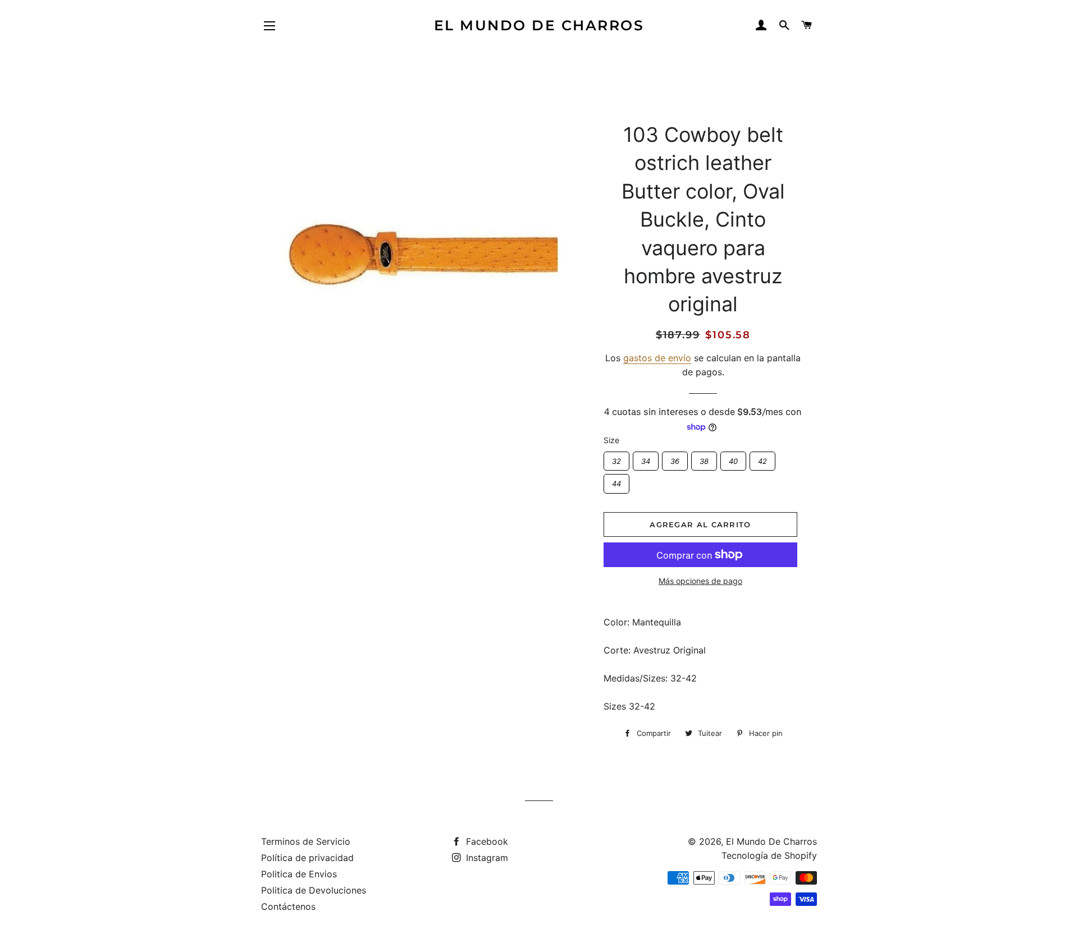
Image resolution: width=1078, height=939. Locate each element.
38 (704, 459)
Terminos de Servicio (305, 841)
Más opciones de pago (700, 581)
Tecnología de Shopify (769, 855)
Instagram (485, 857)
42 (762, 459)
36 (675, 459)
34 (646, 459)
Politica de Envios (299, 874)
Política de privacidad (307, 857)
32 (616, 459)
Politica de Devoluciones (313, 890)
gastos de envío (657, 357)
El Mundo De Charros (539, 25)
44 (616, 481)
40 (733, 459)
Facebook (485, 841)
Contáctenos (288, 906)
